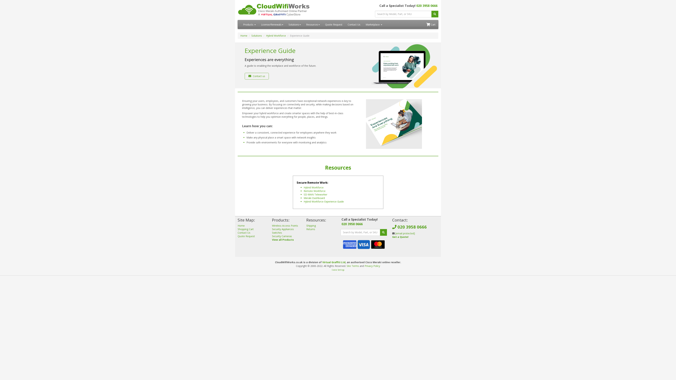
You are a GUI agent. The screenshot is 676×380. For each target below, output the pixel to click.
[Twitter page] (400, 245)
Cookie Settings (338, 270)
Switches (277, 232)
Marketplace (373, 24)
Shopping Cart (246, 229)
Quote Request (333, 24)
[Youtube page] (405, 245)
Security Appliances (283, 229)
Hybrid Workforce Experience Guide (324, 201)
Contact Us (354, 24)
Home (243, 35)
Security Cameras (282, 236)
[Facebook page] (394, 245)
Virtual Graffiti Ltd (333, 262)
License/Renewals (271, 24)
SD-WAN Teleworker (315, 194)
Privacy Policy (372, 266)
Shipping (311, 225)
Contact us (258, 76)
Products (248, 24)
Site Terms (353, 266)
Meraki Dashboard (314, 198)
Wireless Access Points (285, 225)
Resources (312, 24)
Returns (310, 229)
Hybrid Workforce (276, 35)
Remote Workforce (315, 191)
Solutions (294, 24)
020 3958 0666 (426, 6)
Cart (433, 24)
